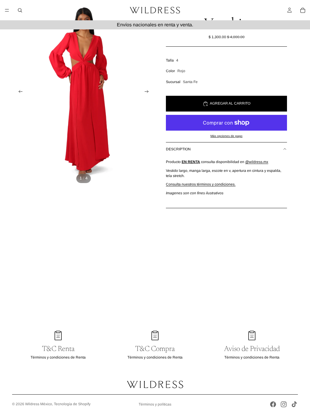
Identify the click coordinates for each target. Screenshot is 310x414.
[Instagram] (283, 404)
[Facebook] (273, 404)
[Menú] (7, 10)
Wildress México (38, 404)
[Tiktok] (294, 404)
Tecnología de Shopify (72, 404)
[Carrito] (302, 10)
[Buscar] (20, 10)
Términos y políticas (155, 404)
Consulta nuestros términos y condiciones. (201, 184)
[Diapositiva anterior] (18, 92)
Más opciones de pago (226, 136)
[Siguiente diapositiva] (148, 92)
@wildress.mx (256, 162)
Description (178, 149)
